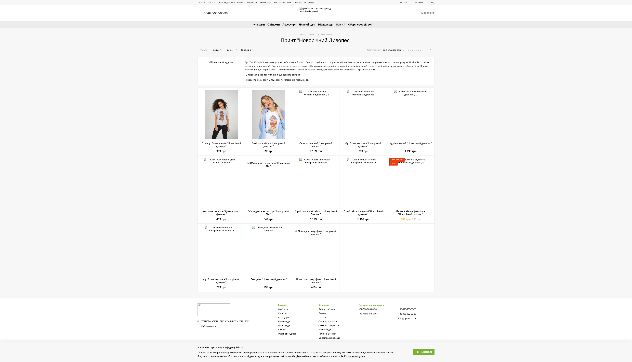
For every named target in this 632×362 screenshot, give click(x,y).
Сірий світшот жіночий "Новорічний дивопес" (363, 213)
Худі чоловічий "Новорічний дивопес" (411, 143)
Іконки (230, 50)
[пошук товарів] (377, 24)
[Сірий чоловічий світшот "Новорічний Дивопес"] (316, 182)
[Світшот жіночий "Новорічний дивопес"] (316, 114)
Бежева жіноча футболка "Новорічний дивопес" (410, 213)
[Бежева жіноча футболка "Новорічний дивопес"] (410, 182)
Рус (406, 2)
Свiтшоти (273, 24)
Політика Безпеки (282, 2)
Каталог (201, 2)
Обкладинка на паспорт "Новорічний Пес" (268, 213)
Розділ (215, 50)
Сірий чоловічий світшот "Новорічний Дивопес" (316, 213)
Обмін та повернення (247, 2)
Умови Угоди (266, 2)
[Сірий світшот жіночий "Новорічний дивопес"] (363, 182)
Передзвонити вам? (368, 314)
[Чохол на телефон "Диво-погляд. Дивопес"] (221, 182)
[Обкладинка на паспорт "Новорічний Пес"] (269, 182)
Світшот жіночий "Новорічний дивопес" (315, 145)
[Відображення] (428, 50)
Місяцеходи (325, 24)
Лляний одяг (307, 24)
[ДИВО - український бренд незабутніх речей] (214, 309)
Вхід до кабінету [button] (326, 309)
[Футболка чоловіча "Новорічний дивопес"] (363, 114)
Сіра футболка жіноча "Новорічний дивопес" (221, 145)
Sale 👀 (340, 24)
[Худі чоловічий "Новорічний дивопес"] (410, 114)
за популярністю (392, 50)
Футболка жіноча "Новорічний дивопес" (268, 145)
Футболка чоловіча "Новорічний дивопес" (363, 145)
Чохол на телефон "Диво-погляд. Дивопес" (221, 213)
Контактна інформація (304, 2)
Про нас (211, 2)
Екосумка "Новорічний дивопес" (268, 279)
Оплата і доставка (226, 2)
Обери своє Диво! (360, 24)
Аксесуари (289, 24)
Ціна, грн (246, 50)
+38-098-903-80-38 (215, 13)
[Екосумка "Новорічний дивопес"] (269, 250)
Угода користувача (355, 356)
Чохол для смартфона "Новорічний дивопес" (316, 281)
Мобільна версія (208, 326)
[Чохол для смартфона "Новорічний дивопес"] (316, 250)
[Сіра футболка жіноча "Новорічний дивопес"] (221, 114)
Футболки (258, 24)
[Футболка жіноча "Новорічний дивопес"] (269, 114)
